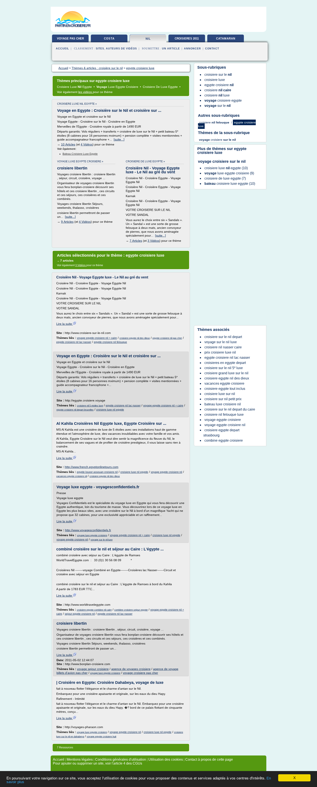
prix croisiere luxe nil (220, 352)
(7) (225, 178)
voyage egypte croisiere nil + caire (97, 338)
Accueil (62, 48)
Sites (100, 48)
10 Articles (68, 144)
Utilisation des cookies (165, 759)
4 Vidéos (87, 144)
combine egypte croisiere (223, 440)
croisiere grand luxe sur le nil (226, 373)
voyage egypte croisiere (222, 420)
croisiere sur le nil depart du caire (229, 409)
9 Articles (67, 221)
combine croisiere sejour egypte (131, 609)
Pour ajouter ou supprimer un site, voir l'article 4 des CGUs (97, 763)
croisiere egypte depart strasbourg (221, 432)
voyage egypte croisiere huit (101, 736)
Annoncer (192, 48)
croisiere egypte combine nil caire (94, 609)
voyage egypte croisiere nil (166, 472)
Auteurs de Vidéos (121, 48)
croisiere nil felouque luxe (224, 414)
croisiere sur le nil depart (223, 337)
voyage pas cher (70, 38)
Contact (212, 48)
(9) (229, 173)
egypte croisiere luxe (221, 151)
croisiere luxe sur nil (219, 394)
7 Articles (136, 240)
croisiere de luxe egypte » (145, 161)
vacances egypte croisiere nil (71, 476)
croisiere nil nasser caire (223, 347)
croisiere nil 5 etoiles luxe (90, 405)
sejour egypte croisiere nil (80, 613)
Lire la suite (64, 324)
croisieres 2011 (187, 38)
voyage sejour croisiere (93, 669)
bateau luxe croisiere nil (222, 404)
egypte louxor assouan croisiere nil (97, 472)
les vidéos (85, 92)
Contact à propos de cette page (209, 759)
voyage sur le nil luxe (102, 539)
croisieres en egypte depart (225, 363)
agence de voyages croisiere (131, 669)
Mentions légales (80, 759)
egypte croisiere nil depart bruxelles (75, 409)
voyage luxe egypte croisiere (92, 535)
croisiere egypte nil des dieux (134, 338)
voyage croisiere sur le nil (222, 161)
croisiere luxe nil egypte (110, 409)
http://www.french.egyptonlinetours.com (91, 467)
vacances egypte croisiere (224, 383)
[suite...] (119, 139)
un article (171, 48)
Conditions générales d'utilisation (120, 759)
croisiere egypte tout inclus (224, 388)
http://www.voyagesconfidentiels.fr (88, 530)
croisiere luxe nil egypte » (77, 103)
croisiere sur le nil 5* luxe (223, 368)
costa (109, 38)
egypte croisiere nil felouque (110, 342)
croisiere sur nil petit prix (223, 399)
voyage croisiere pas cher (140, 673)
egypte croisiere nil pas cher (167, 338)
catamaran (225, 38)
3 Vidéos (153, 240)
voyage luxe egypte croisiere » (80, 161)
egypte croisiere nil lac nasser (73, 342)
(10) (226, 168)
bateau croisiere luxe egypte (80, 153)
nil (148, 38)
